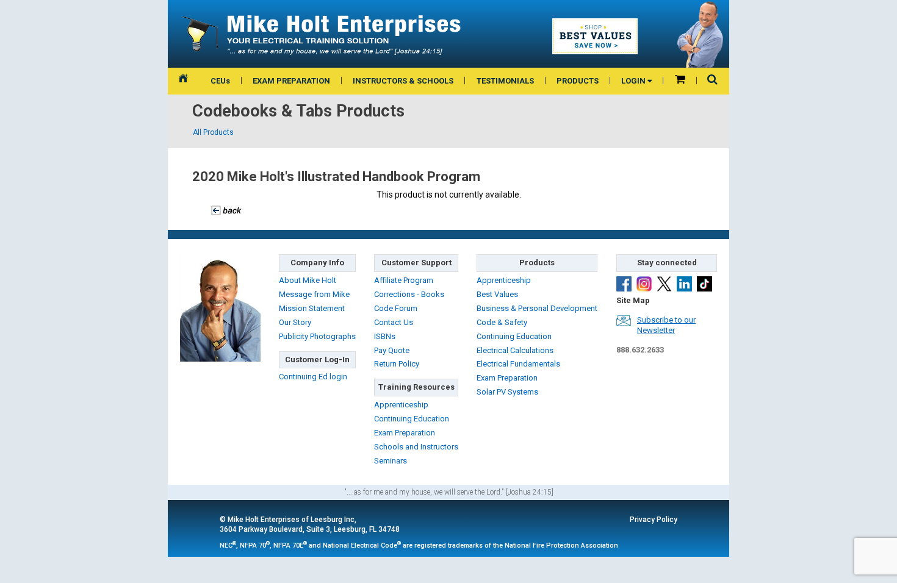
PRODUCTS (578, 80)
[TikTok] (704, 284)
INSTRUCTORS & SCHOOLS (403, 80)
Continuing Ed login (313, 376)
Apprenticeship (401, 404)
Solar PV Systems (507, 391)
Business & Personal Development (537, 308)
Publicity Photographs (317, 336)
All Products (213, 132)
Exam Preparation (404, 432)
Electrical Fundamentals (518, 363)
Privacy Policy (653, 519)
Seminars (390, 460)
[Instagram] (644, 284)
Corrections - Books (409, 294)
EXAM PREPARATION (291, 80)
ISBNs (384, 336)
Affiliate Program (403, 280)
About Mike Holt (307, 280)
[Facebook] (624, 284)
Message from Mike (314, 294)
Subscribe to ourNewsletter (666, 325)
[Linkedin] (684, 284)
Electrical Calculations (515, 350)
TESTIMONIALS (505, 80)
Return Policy (396, 363)
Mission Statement (312, 308)
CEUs (220, 80)
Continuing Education (411, 418)
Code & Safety (502, 322)
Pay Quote (391, 350)
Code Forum (395, 308)
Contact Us (393, 322)
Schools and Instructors (416, 446)
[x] (664, 284)
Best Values (497, 294)
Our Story (295, 322)
